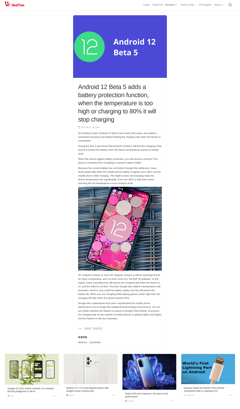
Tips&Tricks (157, 5)
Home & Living (187, 5)
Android (88, 328)
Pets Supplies (205, 5)
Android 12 (97, 328)
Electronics (170, 5)
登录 (99, 342)
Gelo (98, 127)
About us (218, 5)
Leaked (146, 5)
